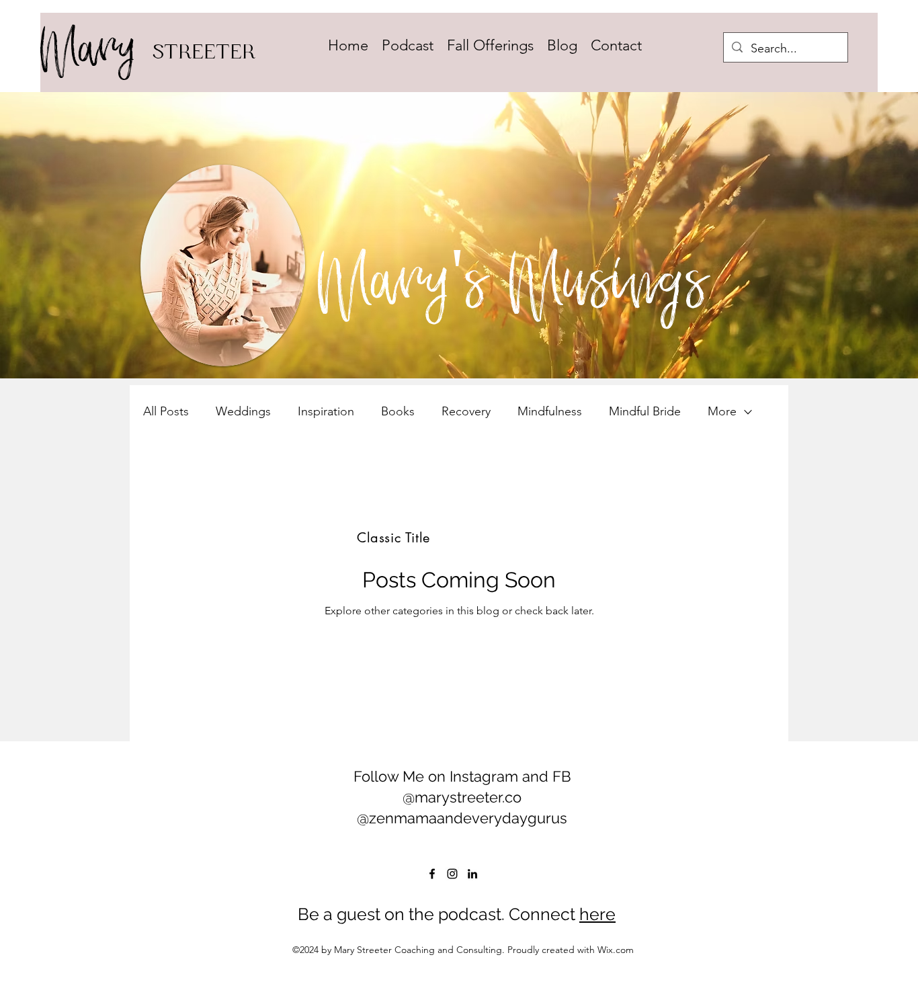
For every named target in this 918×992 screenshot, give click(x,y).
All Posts (166, 411)
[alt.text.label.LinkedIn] (472, 873)
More (722, 411)
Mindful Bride (645, 411)
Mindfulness (549, 411)
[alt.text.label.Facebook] (432, 873)
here (597, 914)
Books (398, 411)
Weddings (243, 411)
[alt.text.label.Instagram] (452, 873)
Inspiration (326, 411)
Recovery (466, 411)
